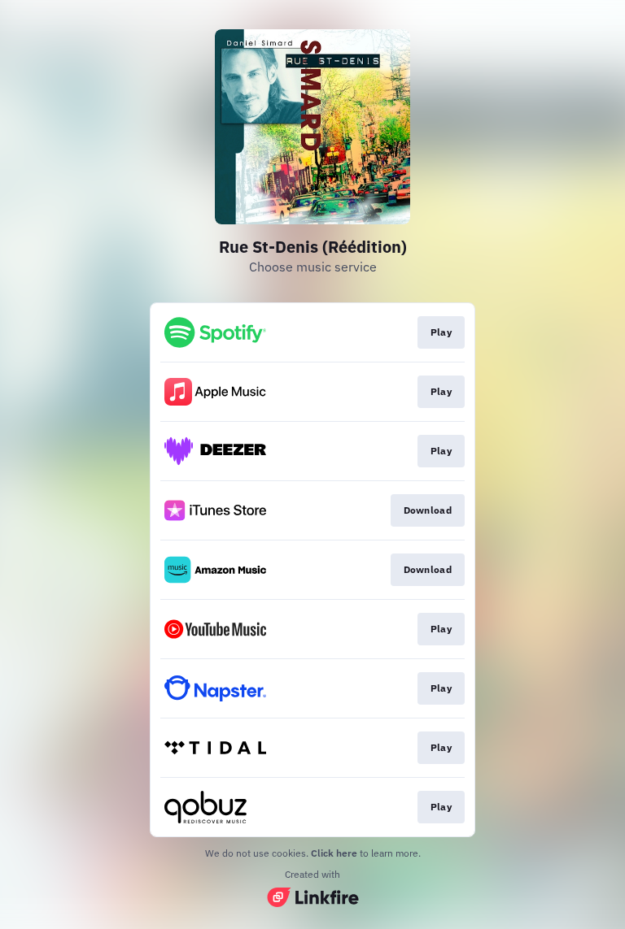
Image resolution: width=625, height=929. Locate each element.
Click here (334, 853)
